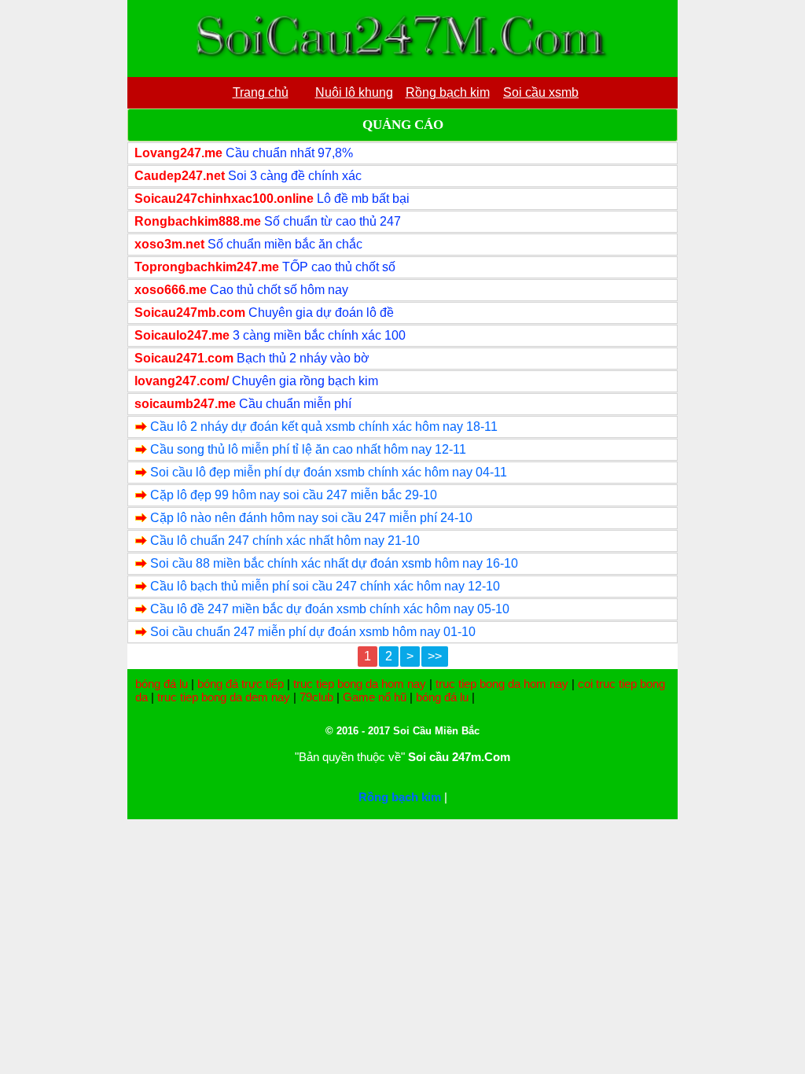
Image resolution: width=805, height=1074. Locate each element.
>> (435, 656)
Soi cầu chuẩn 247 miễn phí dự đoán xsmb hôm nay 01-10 (313, 631)
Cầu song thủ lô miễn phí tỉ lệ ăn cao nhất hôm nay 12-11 (308, 449)
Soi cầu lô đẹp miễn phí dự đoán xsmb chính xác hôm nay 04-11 (328, 472)
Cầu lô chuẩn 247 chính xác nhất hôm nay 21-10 (285, 540)
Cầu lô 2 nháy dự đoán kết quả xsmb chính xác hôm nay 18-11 (324, 426)
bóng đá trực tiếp (240, 683)
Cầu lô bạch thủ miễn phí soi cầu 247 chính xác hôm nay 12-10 (325, 586)
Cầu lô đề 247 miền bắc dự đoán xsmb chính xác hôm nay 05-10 (329, 609)
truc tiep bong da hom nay (359, 683)
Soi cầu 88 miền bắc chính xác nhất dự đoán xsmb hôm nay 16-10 (334, 563)
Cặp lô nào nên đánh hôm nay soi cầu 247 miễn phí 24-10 (311, 517)
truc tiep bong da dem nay (223, 697)
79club (316, 697)
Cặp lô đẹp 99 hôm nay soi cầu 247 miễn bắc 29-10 (293, 495)
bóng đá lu (161, 683)
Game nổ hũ (374, 697)
